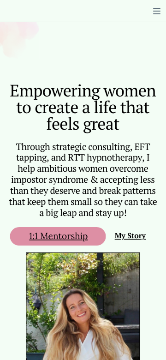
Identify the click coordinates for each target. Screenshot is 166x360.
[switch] (156, 11)
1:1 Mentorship (58, 235)
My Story (130, 236)
